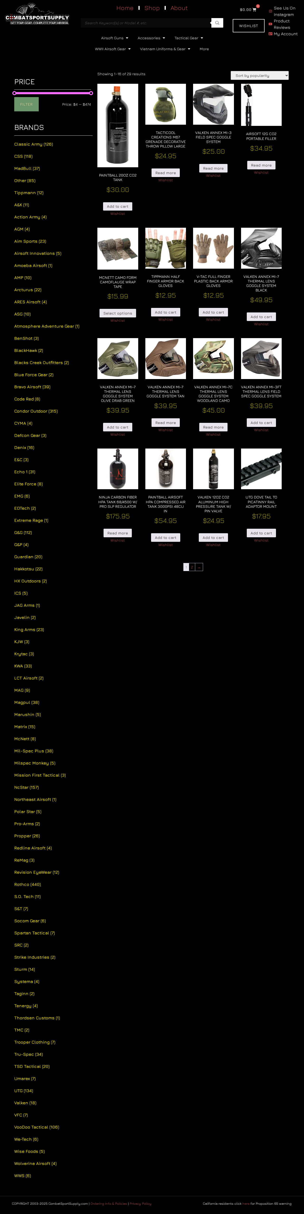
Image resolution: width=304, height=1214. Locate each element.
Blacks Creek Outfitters (41, 362)
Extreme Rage (31, 520)
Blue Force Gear (33, 374)
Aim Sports (30, 241)
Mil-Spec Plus (33, 750)
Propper (27, 835)
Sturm (24, 969)
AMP (22, 277)
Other (24, 180)
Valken (25, 1102)
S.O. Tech (27, 896)
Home (125, 7)
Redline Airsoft (33, 847)
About (179, 7)
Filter (26, 104)
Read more (165, 173)
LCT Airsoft (28, 678)
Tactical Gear (186, 38)
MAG (22, 690)
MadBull (27, 168)
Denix (24, 447)
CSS (23, 156)
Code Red (27, 398)
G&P (21, 544)
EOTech (25, 508)
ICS (21, 593)
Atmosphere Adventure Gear (46, 326)
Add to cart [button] (117, 206)
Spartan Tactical (34, 932)
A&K (21, 204)
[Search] (217, 23)
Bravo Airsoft (32, 386)
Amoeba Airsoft (33, 265)
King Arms (29, 629)
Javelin (25, 617)
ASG (22, 313)
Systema (26, 981)
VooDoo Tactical (36, 1127)
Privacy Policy (141, 1203)
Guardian (28, 556)
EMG (22, 495)
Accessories (149, 38)
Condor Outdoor (36, 411)
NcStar (26, 787)
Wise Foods (29, 1151)
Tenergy (26, 1005)
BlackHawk (28, 350)
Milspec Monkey (34, 762)
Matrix (24, 726)
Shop (152, 7)
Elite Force (28, 483)
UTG (23, 1090)
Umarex (25, 1078)
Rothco (27, 884)
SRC (21, 945)
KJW (21, 641)
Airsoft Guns (112, 38)
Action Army (30, 216)
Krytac (24, 653)
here (246, 1203)
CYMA (23, 423)
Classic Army (33, 144)
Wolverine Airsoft (35, 1163)
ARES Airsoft (30, 301)
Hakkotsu (28, 568)
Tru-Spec (28, 1054)
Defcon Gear (30, 435)
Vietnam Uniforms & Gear (162, 49)
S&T (21, 908)
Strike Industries (34, 957)
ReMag (24, 860)
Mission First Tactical (40, 775)
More (204, 49)
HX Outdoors (30, 580)
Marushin (27, 714)
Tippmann (28, 192)
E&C (21, 459)
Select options (117, 313)
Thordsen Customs (37, 1017)
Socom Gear (30, 920)
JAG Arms (27, 605)
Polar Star (27, 811)
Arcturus (27, 289)
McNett (25, 738)
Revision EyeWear (36, 872)
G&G (23, 532)
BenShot (26, 338)
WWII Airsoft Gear (110, 49)
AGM (22, 229)
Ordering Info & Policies (108, 1203)
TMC (21, 1029)
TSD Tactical (32, 1066)
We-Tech (26, 1139)
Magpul (26, 702)
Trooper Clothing (34, 1042)
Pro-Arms (27, 823)
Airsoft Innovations (37, 253)
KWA (23, 665)
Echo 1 (24, 471)
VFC (21, 1114)
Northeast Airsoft (35, 799)
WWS (22, 1175)
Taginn (24, 993)
